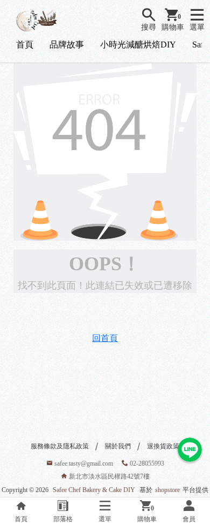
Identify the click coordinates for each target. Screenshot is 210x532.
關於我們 (118, 446)
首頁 (24, 44)
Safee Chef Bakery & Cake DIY (94, 490)
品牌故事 (67, 44)
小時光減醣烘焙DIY (138, 44)
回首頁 (105, 338)
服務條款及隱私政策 (60, 446)
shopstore (167, 490)
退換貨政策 (163, 446)
